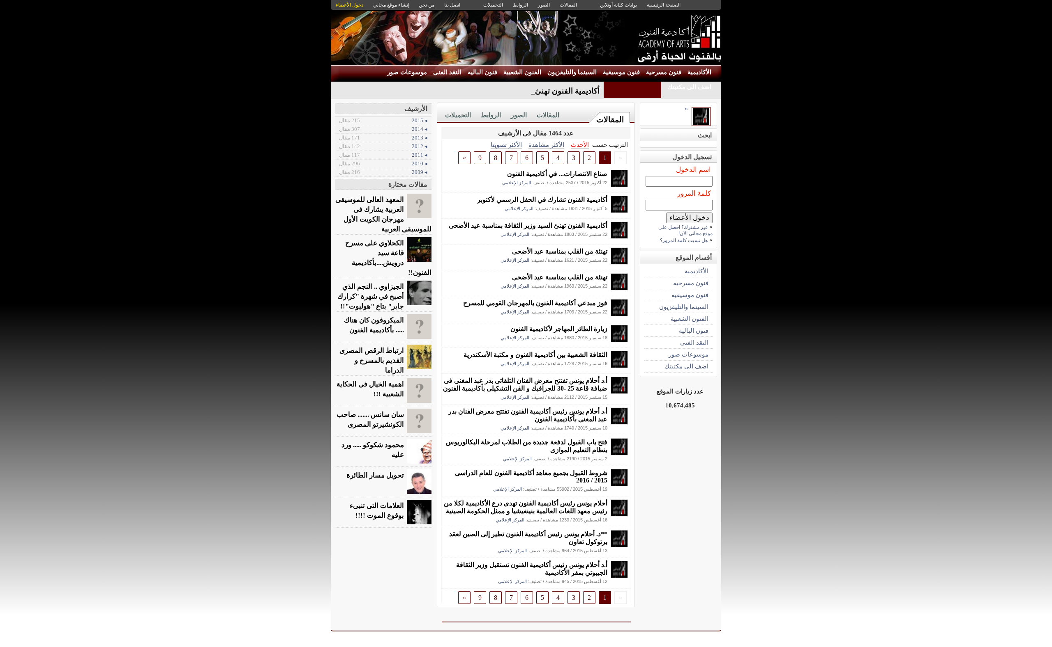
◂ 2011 (383, 155)
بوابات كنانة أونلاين (618, 5)
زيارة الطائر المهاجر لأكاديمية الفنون (558, 328)
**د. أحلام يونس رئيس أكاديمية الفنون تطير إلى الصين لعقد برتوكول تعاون (528, 537)
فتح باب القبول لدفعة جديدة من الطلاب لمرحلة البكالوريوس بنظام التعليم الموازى (526, 446)
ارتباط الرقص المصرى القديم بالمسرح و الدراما (371, 360)
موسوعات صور (407, 72)
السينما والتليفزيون (572, 72)
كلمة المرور (694, 193)
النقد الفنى (447, 72)
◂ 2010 (383, 163)
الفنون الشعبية (522, 72)
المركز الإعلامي (516, 182)
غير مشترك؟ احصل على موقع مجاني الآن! (685, 230)
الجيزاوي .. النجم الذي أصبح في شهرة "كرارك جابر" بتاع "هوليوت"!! (370, 296)
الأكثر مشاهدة (546, 144)
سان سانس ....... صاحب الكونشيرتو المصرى (370, 419)
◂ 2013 (383, 138)
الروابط (491, 115)
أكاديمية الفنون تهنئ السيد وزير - (547, 91)
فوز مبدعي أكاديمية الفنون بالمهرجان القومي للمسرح (535, 302)
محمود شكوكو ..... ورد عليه (372, 450)
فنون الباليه (482, 72)
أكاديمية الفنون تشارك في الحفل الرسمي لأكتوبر (542, 199)
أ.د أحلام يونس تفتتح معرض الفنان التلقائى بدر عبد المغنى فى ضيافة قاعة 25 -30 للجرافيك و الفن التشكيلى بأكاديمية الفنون (525, 384)
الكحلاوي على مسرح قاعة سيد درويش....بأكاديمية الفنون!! (388, 258)
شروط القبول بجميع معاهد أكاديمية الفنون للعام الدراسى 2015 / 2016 (531, 476)
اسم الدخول (693, 170)
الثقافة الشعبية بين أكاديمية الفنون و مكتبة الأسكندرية (535, 354)
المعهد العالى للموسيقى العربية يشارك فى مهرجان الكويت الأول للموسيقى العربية (383, 214)
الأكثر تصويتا (506, 144)
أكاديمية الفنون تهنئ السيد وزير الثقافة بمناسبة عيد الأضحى (528, 225)
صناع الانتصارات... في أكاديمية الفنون (557, 173)
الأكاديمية (699, 72)
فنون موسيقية (621, 72)
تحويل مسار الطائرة (375, 475)
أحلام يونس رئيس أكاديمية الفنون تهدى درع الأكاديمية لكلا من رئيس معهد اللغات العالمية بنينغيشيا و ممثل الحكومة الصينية (525, 507)
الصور (519, 115)
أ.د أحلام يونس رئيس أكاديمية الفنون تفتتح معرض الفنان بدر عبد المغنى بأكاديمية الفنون (527, 415)
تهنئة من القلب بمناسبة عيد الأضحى (559, 251)
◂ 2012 (383, 146)
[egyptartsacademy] (619, 184)
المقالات (610, 119)
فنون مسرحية (663, 72)
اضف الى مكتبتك (689, 87)
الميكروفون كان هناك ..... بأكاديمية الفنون (374, 325)
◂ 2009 (383, 172)
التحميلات (458, 115)
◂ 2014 (383, 129)
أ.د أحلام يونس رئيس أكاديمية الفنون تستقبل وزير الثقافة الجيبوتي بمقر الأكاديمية (531, 568)
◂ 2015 (383, 120)
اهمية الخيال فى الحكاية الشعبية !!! (370, 389)
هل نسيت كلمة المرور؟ (684, 240)
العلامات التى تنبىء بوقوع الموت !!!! (377, 510)
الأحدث (580, 144)
